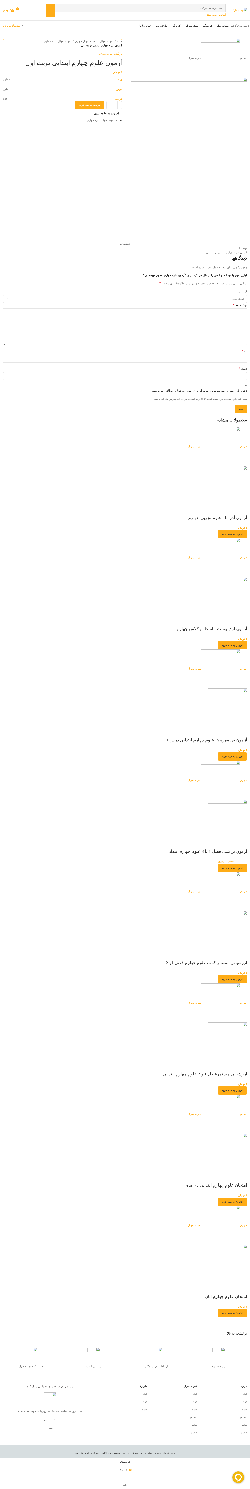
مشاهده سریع (242, 510)
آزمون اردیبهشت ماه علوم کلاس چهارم (212, 628)
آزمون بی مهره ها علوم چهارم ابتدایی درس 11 (205, 739)
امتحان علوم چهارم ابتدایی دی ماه (216, 1185)
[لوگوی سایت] (238, 10)
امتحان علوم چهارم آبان (226, 1296)
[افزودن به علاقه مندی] (232, 510)
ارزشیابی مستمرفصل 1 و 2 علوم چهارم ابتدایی (205, 1074)
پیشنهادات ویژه (11, 25)
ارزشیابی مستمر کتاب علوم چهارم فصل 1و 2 (206, 962)
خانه (119, 41)
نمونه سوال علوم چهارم (57, 41)
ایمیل (243, 368)
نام (244, 351)
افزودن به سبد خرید (90, 105)
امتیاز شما (241, 291)
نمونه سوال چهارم (85, 41)
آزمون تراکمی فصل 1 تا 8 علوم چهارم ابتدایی (206, 851)
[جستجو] (50, 10)
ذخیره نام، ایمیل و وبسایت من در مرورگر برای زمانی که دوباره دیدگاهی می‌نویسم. (199, 390)
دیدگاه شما (240, 305)
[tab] (125, 244)
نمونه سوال (106, 41)
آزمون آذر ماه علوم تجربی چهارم (217, 517)
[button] (232, 534)
